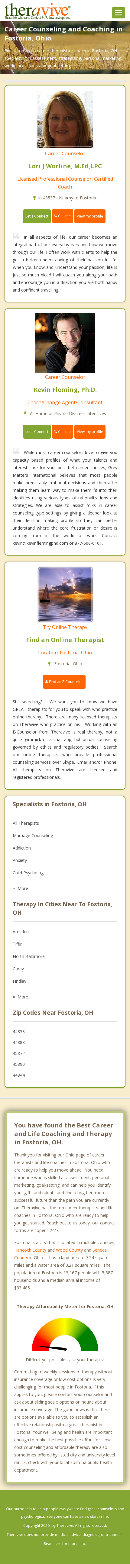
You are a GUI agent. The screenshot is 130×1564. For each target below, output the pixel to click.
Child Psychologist (30, 873)
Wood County (69, 1250)
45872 (19, 1053)
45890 (19, 1064)
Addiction (22, 848)
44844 (19, 1075)
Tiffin (18, 944)
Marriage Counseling (33, 835)
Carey (18, 969)
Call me (64, 215)
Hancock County (30, 1250)
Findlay (19, 981)
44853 (19, 1031)
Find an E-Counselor (65, 681)
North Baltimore (29, 956)
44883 (19, 1042)
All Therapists (26, 823)
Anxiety (20, 860)
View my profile (90, 216)
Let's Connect (36, 216)
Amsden (21, 931)
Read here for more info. (65, 1543)
